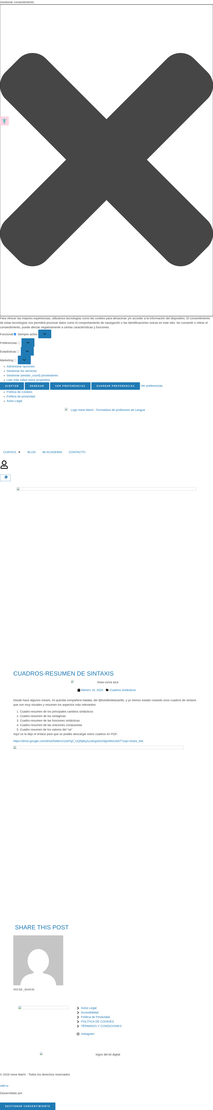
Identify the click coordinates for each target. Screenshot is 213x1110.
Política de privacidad (21, 396)
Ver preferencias (70, 386)
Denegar (37, 386)
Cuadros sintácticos (123, 690)
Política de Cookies (19, 392)
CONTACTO (77, 452)
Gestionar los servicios (22, 371)
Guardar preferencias (116, 386)
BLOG (31, 452)
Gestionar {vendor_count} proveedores (32, 375)
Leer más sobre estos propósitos (28, 380)
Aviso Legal (14, 401)
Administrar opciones (21, 366)
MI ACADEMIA (52, 452)
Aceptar (12, 386)
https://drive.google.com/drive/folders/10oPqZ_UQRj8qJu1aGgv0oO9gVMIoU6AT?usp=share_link (78, 741)
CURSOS (9, 452)
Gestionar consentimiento (27, 1106)
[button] (106, 160)
